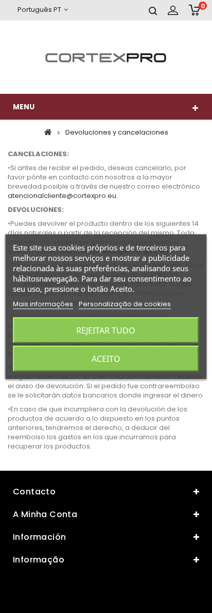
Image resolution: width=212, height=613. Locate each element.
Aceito (106, 358)
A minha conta (45, 514)
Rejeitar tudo (105, 330)
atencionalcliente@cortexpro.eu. (63, 196)
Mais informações (43, 303)
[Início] (48, 132)
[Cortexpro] (106, 57)
